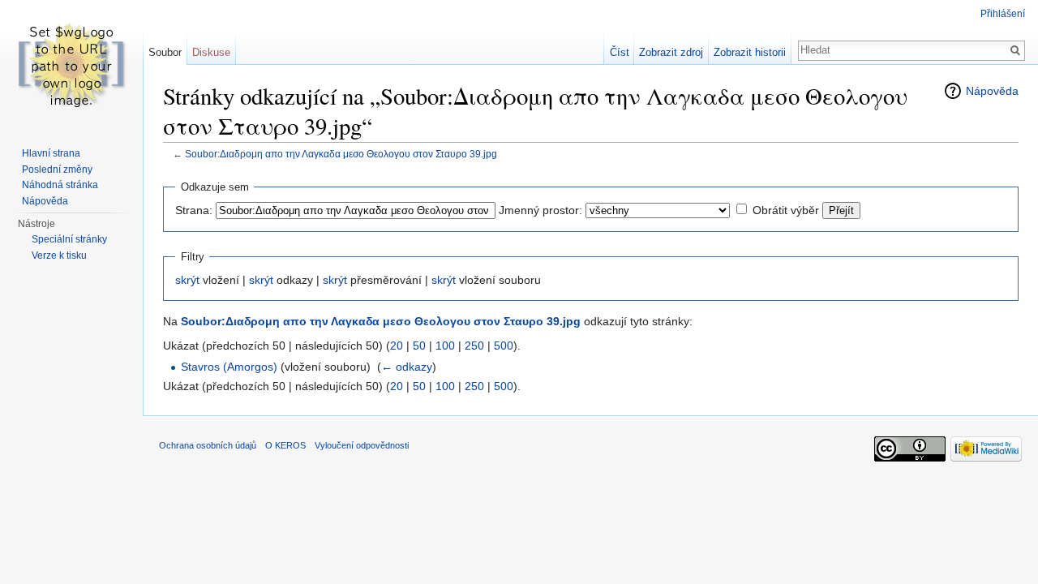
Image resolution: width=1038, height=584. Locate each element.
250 (474, 345)
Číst (619, 52)
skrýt (187, 279)
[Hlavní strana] (71, 65)
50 (419, 345)
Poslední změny (57, 169)
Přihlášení (1002, 13)
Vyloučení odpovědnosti (362, 445)
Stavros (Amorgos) (229, 366)
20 (396, 345)
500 (503, 345)
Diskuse (211, 52)
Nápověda (992, 90)
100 (445, 345)
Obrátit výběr (786, 210)
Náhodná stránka (60, 185)
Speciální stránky (69, 239)
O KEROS (285, 445)
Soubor (165, 52)
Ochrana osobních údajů (207, 445)
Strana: (193, 210)
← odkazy (406, 366)
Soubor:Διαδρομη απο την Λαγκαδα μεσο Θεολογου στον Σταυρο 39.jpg (341, 153)
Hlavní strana (51, 153)
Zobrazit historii (750, 52)
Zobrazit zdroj (671, 52)
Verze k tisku (59, 255)
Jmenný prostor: (540, 210)
